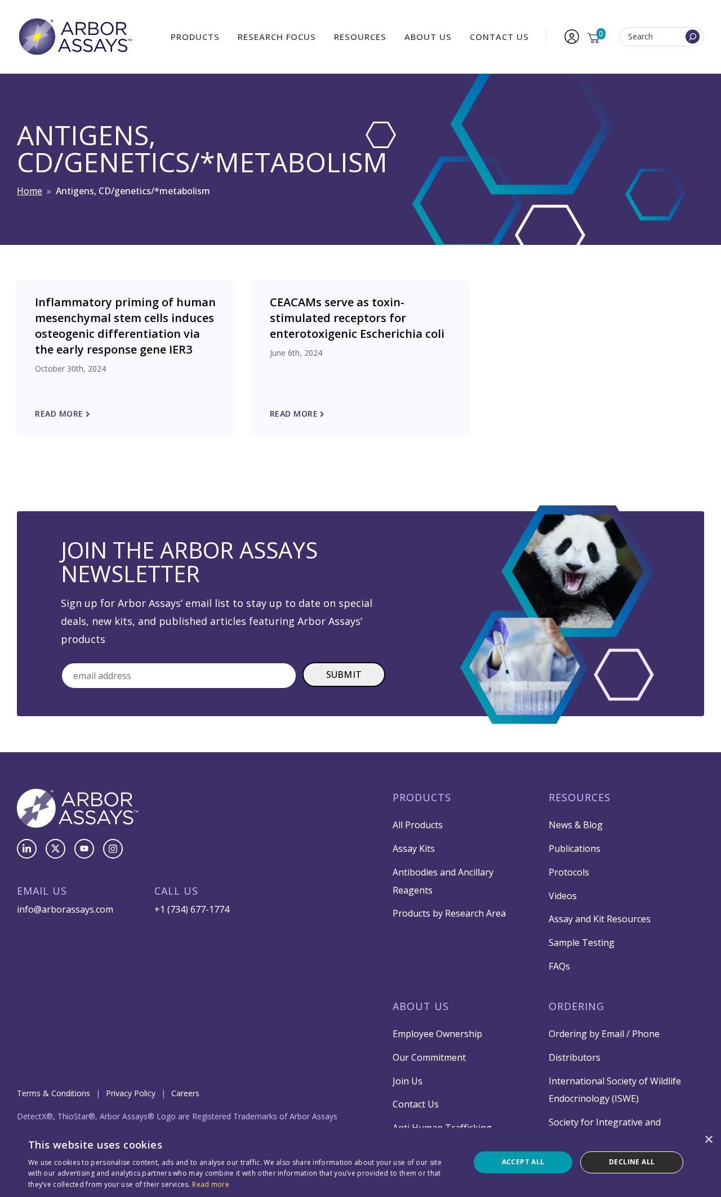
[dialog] (360, 1162)
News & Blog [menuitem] (576, 825)
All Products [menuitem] (418, 825)
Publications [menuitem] (574, 848)
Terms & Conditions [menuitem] (53, 1093)
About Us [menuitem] (428, 36)
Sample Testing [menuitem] (582, 942)
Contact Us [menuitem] (499, 36)
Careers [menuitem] (185, 1093)
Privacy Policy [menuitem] (130, 1093)
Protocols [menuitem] (569, 872)
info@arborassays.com (65, 909)
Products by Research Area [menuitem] (449, 913)
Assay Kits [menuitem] (414, 848)
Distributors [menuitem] (574, 1057)
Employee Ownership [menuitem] (437, 1034)
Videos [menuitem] (563, 896)
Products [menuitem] (195, 36)
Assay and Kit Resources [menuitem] (600, 919)
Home (29, 191)
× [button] (708, 1140)
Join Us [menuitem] (407, 1081)
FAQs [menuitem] (559, 966)
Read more (210, 1184)
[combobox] (662, 37)
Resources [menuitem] (360, 36)
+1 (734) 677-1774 (191, 909)
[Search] (693, 37)
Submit (344, 674)
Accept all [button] (523, 1162)
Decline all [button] (632, 1162)
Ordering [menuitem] (576, 1006)
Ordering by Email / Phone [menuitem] (604, 1034)
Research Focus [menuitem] (277, 36)
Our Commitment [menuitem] (429, 1057)
